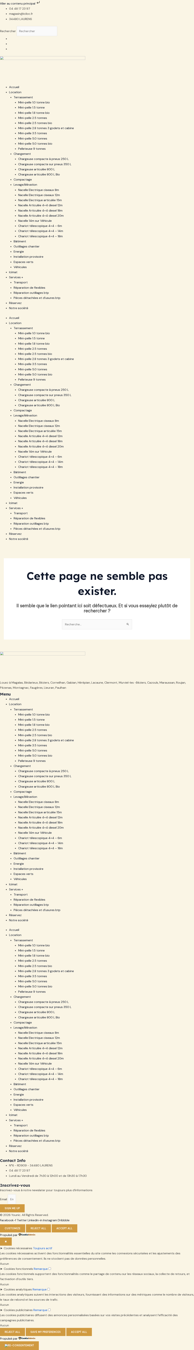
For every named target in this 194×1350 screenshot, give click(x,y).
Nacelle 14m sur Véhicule (35, 221)
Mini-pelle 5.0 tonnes (32, 138)
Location (15, 92)
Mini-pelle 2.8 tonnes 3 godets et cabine (46, 128)
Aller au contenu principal (18, 3)
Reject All (38, 1228)
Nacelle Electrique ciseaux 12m (39, 195)
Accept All (64, 1228)
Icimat (13, 272)
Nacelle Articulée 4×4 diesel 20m (41, 216)
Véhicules (20, 267)
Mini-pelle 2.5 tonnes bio (35, 123)
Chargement (22, 154)
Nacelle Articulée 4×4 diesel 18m (40, 210)
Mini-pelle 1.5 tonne (31, 107)
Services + (16, 277)
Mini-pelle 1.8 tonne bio (34, 113)
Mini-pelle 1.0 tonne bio (34, 102)
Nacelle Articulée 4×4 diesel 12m (40, 205)
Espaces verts (23, 262)
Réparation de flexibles (29, 288)
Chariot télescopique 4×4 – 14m (40, 231)
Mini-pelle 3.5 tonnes (32, 133)
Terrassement (23, 97)
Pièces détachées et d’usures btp (37, 298)
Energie (19, 252)
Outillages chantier (27, 246)
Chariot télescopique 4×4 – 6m (40, 226)
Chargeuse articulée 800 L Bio (39, 174)
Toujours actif (42, 1248)
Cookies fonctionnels (18, 1269)
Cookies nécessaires (18, 1248)
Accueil (14, 87)
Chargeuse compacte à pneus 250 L (43, 159)
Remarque (41, 1269)
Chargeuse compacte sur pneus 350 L (44, 164)
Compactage (23, 179)
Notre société (18, 308)
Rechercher (8, 31)
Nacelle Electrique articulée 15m (40, 200)
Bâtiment (20, 241)
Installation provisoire (28, 257)
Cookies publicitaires (18, 1310)
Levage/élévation (25, 185)
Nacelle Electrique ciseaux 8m (38, 190)
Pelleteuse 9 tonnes (32, 149)
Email (4, 1199)
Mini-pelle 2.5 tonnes (32, 118)
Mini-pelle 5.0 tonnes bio (35, 144)
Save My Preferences (46, 1332)
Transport (21, 282)
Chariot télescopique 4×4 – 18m (40, 236)
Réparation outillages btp (31, 293)
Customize (12, 1228)
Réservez (15, 303)
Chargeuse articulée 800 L (36, 169)
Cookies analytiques (18, 1289)
